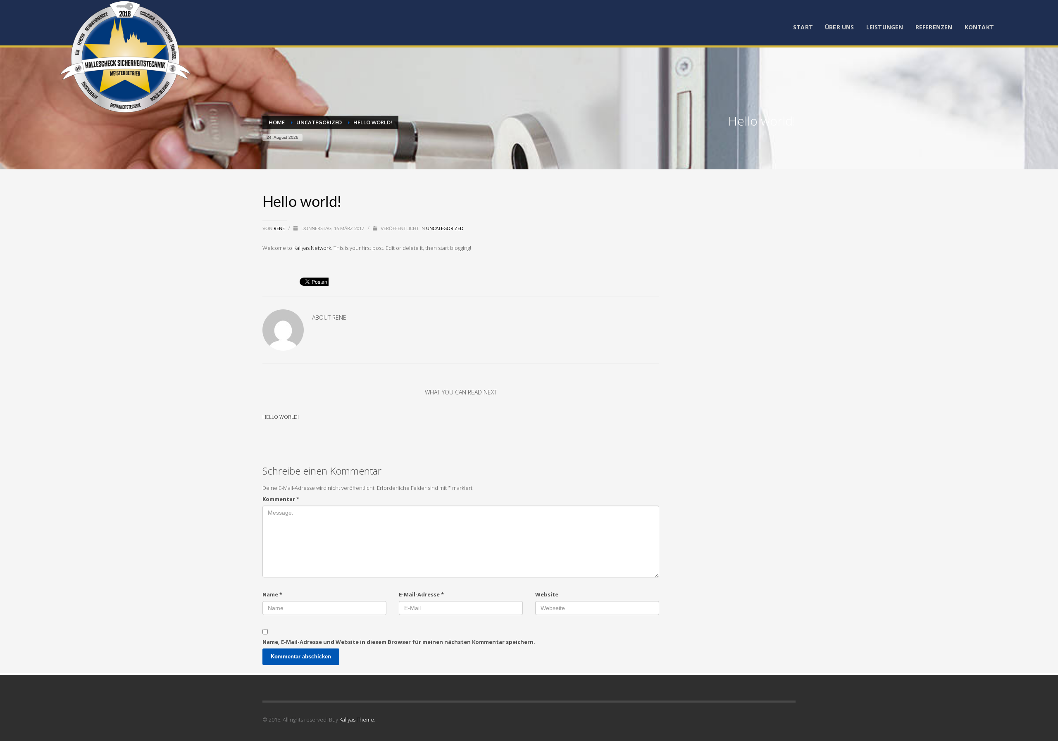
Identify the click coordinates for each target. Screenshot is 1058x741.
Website (546, 594)
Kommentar (280, 499)
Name (272, 594)
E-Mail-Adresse (421, 594)
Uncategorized (444, 228)
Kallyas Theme (356, 719)
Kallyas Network (312, 248)
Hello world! (280, 416)
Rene (280, 228)
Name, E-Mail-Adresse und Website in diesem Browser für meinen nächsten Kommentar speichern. (398, 642)
